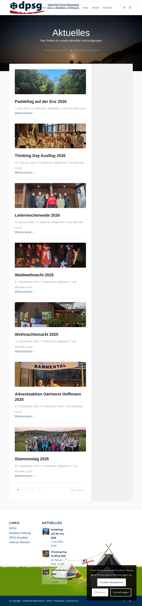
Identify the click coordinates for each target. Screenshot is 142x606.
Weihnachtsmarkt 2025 (36, 334)
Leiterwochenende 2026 (37, 215)
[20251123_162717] (50, 374)
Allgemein (54, 108)
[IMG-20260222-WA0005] (50, 136)
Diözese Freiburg (20, 533)
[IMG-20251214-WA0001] (50, 314)
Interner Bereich (19, 542)
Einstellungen (121, 592)
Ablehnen (100, 592)
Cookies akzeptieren (111, 582)
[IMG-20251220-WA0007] (50, 255)
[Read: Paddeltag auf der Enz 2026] (46, 531)
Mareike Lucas (77, 108)
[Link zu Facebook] (124, 7)
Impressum (59, 600)
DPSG (12, 528)
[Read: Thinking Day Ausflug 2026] (46, 553)
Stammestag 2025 (32, 459)
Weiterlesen (23, 113)
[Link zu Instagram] (130, 7)
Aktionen (40, 108)
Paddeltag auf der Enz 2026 (41, 101)
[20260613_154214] (50, 81)
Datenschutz (72, 600)
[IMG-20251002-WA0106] (50, 439)
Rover (60, 406)
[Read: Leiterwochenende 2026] (46, 572)
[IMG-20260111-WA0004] (50, 195)
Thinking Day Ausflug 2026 (40, 155)
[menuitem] (46, 7)
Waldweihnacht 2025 (34, 275)
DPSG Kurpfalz (18, 537)
